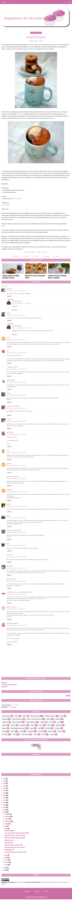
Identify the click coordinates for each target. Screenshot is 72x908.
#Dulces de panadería (29, 252)
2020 (4, 793)
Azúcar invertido (8, 842)
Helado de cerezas (9, 840)
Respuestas (11, 299)
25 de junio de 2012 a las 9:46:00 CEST (17, 339)
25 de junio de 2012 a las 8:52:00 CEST (17, 291)
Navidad (31, 728)
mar (8, 543)
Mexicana (4, 728)
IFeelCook (9, 555)
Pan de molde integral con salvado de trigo (15, 852)
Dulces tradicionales (30, 722)
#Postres (44, 252)
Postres (12, 731)
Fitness (50, 722)
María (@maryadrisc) (13, 623)
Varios (43, 734)
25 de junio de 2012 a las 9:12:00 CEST (22, 303)
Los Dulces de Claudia (13, 406)
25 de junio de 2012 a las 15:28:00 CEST (17, 434)
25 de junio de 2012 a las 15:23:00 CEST (17, 421)
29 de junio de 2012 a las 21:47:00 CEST (17, 594)
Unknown (9, 490)
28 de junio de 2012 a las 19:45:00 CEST (17, 581)
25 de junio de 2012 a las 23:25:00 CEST (17, 517)
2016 (4, 802)
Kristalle (9, 289)
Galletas (4, 725)
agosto (7, 824)
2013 (4, 810)
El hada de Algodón (12, 367)
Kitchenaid (4, 682)
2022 (4, 788)
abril (6, 857)
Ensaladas (42, 722)
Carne (61, 716)
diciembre (7, 814)
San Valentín (30, 731)
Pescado (4, 731)
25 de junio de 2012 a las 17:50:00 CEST (17, 506)
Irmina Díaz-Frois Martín (14, 530)
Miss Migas (10, 566)
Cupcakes (48, 719)
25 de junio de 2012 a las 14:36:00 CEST (17, 395)
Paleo (39, 728)
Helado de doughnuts (9, 830)
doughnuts (6, 205)
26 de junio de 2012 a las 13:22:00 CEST (17, 532)
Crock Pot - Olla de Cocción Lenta (34, 719)
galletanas (10, 432)
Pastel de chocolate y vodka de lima (13, 845)
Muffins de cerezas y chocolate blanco (35, 277)
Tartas (14, 734)
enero (6, 865)
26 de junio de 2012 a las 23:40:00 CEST (17, 545)
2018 (4, 798)
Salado (21, 731)
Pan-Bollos (47, 728)
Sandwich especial (9, 850)
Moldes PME (4, 686)
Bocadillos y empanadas (50, 716)
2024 (4, 783)
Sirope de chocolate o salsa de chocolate (14, 835)
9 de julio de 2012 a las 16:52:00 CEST (16, 609)
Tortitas (35, 734)
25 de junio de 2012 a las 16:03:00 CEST (17, 452)
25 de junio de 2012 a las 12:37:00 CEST (17, 382)
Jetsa (8, 338)
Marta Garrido (11, 380)
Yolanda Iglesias (17, 301)
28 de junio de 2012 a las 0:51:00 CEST (17, 568)
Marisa (9, 504)
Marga (8, 313)
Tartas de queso (24, 734)
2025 (4, 781)
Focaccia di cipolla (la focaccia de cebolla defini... (16, 833)
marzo (6, 860)
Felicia (9, 419)
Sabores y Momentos (13, 477)
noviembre (7, 816)
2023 (4, 786)
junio (6, 828)
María (8, 516)
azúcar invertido (17, 198)
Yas (8, 351)
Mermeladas (58, 725)
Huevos (40, 725)
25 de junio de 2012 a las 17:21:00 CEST (17, 491)
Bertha (9, 393)
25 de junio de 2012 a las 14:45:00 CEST (17, 408)
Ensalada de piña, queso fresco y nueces (14, 847)
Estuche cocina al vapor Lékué (9, 684)
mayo (6, 855)
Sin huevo (60, 731)
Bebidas (24, 716)
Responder (9, 296)
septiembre (8, 821)
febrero (7, 862)
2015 (4, 805)
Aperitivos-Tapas (6, 716)
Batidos (16, 716)
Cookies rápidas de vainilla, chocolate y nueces (10, 277)
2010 (4, 870)
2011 (4, 868)
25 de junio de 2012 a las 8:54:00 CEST (17, 315)
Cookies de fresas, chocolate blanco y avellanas (57, 277)
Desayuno (57, 719)
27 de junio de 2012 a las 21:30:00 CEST (17, 557)
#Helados (38, 252)
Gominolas (13, 725)
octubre (7, 819)
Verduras (52, 734)
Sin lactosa (4, 734)
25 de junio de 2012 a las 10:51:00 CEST (17, 369)
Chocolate (4, 719)
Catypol (9, 464)
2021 (4, 790)
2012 (4, 812)
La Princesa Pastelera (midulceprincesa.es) (19, 592)
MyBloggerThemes (43, 897)
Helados (32, 725)
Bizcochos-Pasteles (35, 716)
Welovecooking (11, 579)
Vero (8, 450)
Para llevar (57, 728)
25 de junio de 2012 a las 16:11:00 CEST (17, 465)
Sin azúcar (40, 731)
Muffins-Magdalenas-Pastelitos (18, 728)
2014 (4, 807)
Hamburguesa (23, 725)
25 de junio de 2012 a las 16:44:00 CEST (17, 478)
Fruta (58, 722)
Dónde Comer (5, 722)
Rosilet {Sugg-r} (12, 607)
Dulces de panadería (36, 32)
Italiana (49, 725)
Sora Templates (33, 897)
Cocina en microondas (17, 719)
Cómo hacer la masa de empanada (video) (14, 838)
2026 (4, 778)
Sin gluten (50, 731)
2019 (4, 795)
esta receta (20, 114)
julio (6, 826)
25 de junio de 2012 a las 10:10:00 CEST (17, 352)
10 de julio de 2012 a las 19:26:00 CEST (17, 625)
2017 (4, 800)
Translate (13, 707)
